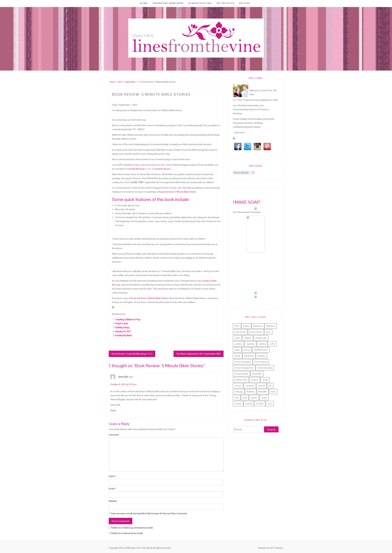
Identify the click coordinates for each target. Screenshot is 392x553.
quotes (254, 397)
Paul (237, 397)
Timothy (260, 403)
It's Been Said (241, 379)
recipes (244, 3)
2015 (237, 326)
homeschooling (200, 3)
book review (240, 332)
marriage (239, 391)
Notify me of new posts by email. (127, 533)
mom (273, 391)
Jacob (265, 379)
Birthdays (270, 326)
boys (268, 332)
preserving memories (168, 3)
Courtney (250, 343)
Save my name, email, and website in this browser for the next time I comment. (149, 513)
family (237, 355)
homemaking (260, 361)
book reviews (256, 332)
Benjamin (257, 326)
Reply (113, 410)
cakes (237, 338)
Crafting (262, 343)
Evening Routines (123, 335)
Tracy (114, 104)
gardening (249, 355)
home (144, 3)
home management (244, 367)
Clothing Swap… (122, 327)
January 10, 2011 (123, 331)
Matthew (251, 391)
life (270, 385)
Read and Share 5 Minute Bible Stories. (177, 191)
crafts (272, 343)
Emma (247, 349)
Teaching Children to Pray (127, 319)
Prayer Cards (121, 323)
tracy (269, 403)
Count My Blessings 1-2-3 (138, 168)
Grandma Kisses (162, 168)
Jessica (238, 385)
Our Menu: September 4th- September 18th (198, 353)
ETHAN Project (261, 349)
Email (112, 488)
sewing (248, 403)
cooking (238, 343)
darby (237, 349)
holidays (261, 355)
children (247, 338)
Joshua (261, 385)
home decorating (243, 361)
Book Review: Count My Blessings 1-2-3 (132, 353)
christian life (260, 338)
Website (113, 501)
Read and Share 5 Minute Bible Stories (149, 298)
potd (245, 397)
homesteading (241, 373)
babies (246, 326)
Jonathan (249, 385)
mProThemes (276, 547)
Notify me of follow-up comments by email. (132, 527)
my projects (225, 3)
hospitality (257, 373)
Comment (114, 434)
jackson (254, 379)
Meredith (262, 391)
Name (112, 476)
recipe (264, 397)
